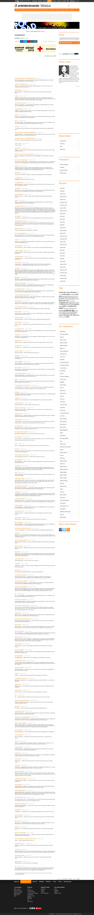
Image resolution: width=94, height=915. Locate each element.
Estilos (55, 889)
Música (45, 5)
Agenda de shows (57, 893)
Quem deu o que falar (18, 891)
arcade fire (62, 292)
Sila (28, 900)
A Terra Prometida (31, 891)
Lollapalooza (63, 303)
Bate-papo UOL (68, 881)
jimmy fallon (71, 299)
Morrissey (63, 304)
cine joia (66, 294)
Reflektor (60, 313)
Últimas (17, 9)
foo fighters (65, 297)
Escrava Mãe (30, 894)
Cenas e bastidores (45, 893)
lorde (59, 304)
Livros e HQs (31, 9)
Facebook (61, 532)
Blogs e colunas (17, 889)
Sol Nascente (30, 901)
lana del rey (64, 301)
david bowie (70, 296)
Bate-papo (34, 1)
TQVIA (67, 317)
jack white (61, 299)
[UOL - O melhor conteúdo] (16, 1)
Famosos (59, 1)
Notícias (40, 1)
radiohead (75, 312)
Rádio (63, 9)
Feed (68, 532)
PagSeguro (72, 1)
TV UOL (64, 1)
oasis (60, 306)
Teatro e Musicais (43, 9)
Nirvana (69, 304)
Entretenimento (28, 5)
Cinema (22, 9)
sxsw (71, 313)
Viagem (66, 9)
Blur (61, 294)
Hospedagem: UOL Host (77, 913)
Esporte (45, 1)
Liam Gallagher (72, 301)
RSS (34, 908)
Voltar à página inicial (35, 31)
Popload (61, 310)
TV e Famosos (52, 9)
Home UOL (16, 881)
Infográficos (43, 889)
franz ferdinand (71, 297)
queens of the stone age (67, 312)
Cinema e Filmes (45, 887)
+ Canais (71, 9)
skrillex (68, 313)
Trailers (42, 890)
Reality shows (17, 894)
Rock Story (29, 898)
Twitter (64, 532)
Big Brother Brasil (17, 893)
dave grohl (64, 296)
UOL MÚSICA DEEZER (59, 887)
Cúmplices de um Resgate (32, 893)
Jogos (26, 9)
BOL (68, 1)
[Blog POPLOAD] (47, 25)
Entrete (49, 1)
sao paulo (64, 313)
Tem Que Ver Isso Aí (70, 315)
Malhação (29, 897)
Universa (54, 1)
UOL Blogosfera (66, 326)
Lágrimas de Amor (31, 895)
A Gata (28, 889)
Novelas (58, 9)
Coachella (72, 294)
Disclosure (61, 297)
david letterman (75, 296)
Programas (56, 890)
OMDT (64, 306)
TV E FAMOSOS (17, 887)
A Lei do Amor (30, 890)
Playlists (56, 891)
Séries (15, 895)
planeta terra (74, 308)
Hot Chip (76, 297)
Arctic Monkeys (71, 292)
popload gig (69, 310)
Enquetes (43, 891)
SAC (30, 1)
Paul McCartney (67, 308)
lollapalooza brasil (73, 303)
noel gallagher (75, 304)
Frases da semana (17, 890)
